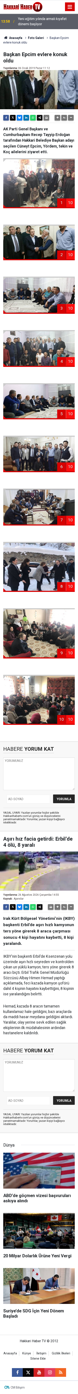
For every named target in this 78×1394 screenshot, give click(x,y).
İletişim (41, 1353)
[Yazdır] (46, 118)
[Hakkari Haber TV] (23, 6)
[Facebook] (6, 118)
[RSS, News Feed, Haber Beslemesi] (60, 1372)
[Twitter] (13, 118)
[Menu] (70, 7)
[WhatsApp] (33, 118)
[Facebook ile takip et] (17, 1372)
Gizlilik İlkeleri (61, 1353)
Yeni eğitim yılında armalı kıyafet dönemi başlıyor (42, 21)
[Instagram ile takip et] (49, 1372)
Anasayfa (15, 38)
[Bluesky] (19, 118)
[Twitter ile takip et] (28, 1372)
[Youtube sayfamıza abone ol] (39, 1372)
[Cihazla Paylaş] (39, 118)
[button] (57, 118)
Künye (26, 1353)
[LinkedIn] (26, 118)
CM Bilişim (18, 1387)
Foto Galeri (36, 38)
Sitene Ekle (38, 1358)
